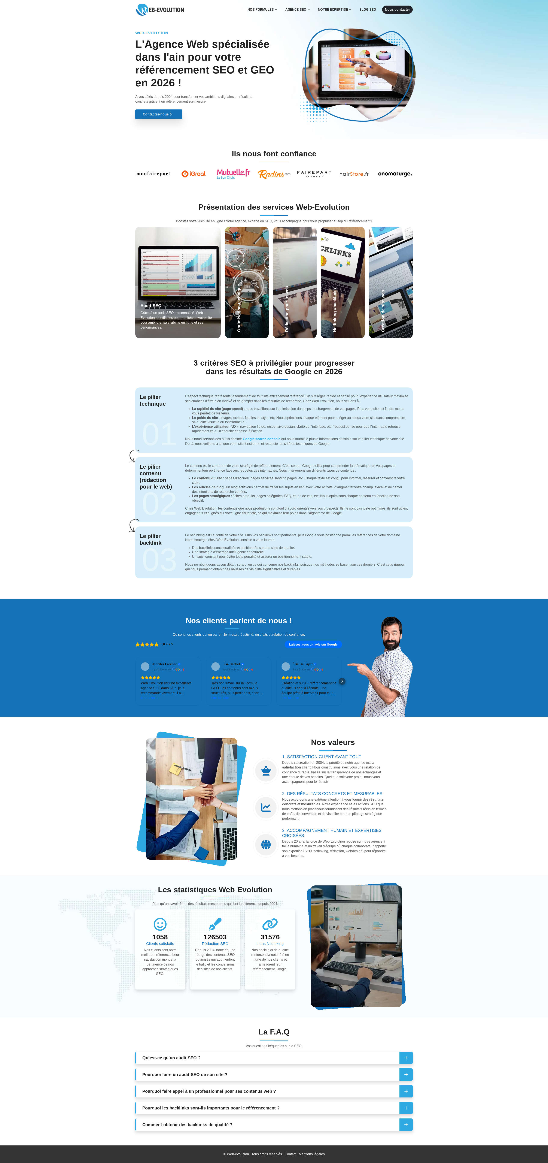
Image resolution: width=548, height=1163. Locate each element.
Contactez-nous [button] (156, 114)
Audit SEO (151, 305)
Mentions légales (312, 1154)
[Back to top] (536, 1151)
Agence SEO (295, 9)
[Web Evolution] (160, 5)
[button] (135, 681)
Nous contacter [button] (397, 9)
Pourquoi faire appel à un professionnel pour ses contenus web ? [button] (209, 1091)
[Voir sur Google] (145, 666)
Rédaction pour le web (293, 284)
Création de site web (390, 284)
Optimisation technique (243, 279)
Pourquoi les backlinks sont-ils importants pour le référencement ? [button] (211, 1108)
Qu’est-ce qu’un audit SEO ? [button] (171, 1057)
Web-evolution (238, 1154)
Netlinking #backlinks (337, 288)
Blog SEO (367, 9)
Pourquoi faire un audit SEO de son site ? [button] (184, 1074)
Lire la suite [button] (149, 698)
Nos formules (260, 9)
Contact (290, 1154)
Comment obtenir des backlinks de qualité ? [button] (187, 1124)
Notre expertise (333, 9)
